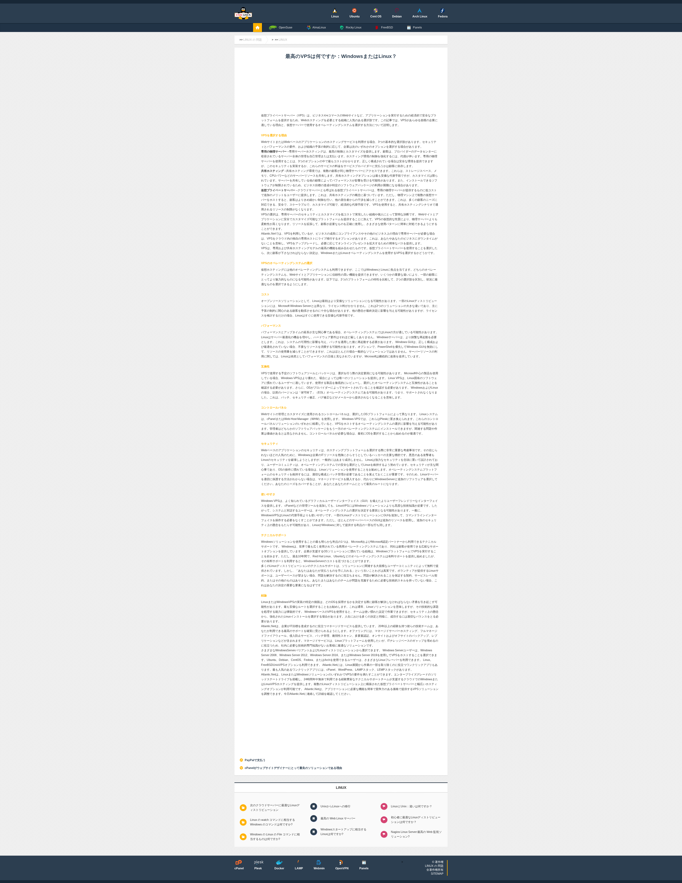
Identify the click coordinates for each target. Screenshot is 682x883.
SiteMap (437, 873)
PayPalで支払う (255, 760)
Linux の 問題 (252, 39)
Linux (283, 39)
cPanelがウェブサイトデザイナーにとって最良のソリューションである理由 (293, 767)
